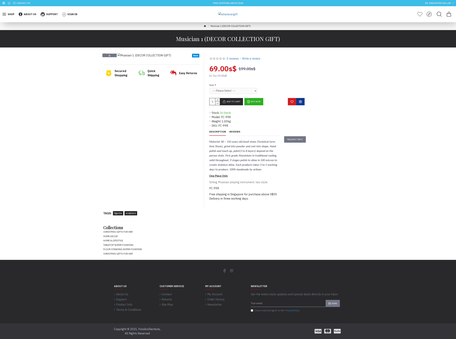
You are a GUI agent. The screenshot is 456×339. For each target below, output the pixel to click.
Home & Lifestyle (113, 240)
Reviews (234, 131)
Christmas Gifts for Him (118, 253)
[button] (109, 55)
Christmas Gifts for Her (118, 231)
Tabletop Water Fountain (118, 245)
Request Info (295, 139)
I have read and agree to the (276, 310)
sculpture (131, 213)
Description (217, 131)
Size (211, 85)
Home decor (110, 236)
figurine (118, 213)
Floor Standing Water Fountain (122, 249)
